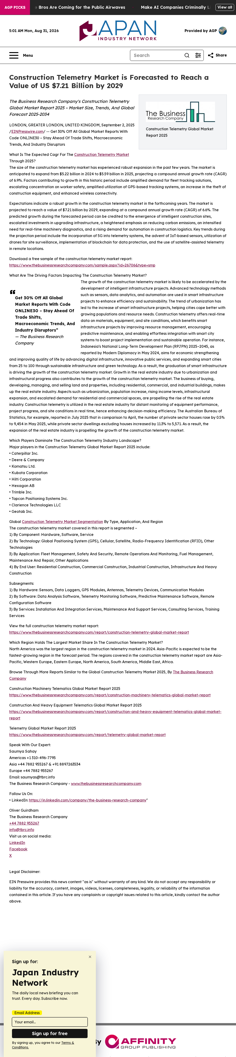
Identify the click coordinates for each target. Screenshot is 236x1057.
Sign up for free (50, 1033)
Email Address (27, 1012)
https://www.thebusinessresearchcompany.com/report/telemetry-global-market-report (87, 734)
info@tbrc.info (21, 829)
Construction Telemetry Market (101, 154)
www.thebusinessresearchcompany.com (106, 783)
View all (225, 7)
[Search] (186, 55)
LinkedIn (17, 842)
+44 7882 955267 (24, 823)
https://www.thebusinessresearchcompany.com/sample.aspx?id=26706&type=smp (82, 265)
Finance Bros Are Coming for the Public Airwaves (73, 7)
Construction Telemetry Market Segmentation (62, 521)
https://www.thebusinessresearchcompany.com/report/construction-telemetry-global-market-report (99, 632)
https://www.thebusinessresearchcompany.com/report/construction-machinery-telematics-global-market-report (110, 695)
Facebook (18, 849)
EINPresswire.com (27, 131)
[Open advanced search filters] (198, 55)
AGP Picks (15, 7)
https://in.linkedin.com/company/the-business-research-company (87, 800)
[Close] (90, 957)
